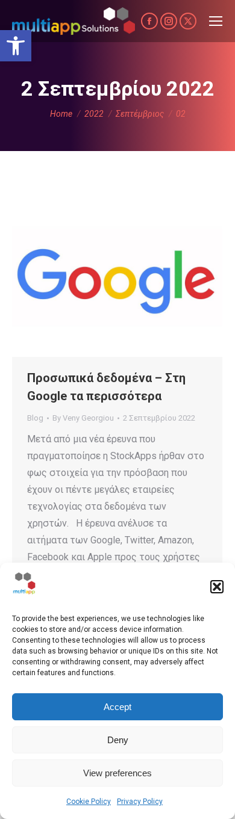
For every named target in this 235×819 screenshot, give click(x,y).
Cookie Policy (88, 801)
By (83, 417)
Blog (35, 417)
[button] (15, 45)
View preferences (117, 773)
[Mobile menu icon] (215, 21)
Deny (117, 740)
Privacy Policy (140, 801)
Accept (117, 707)
